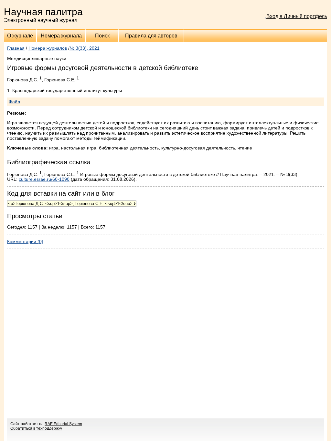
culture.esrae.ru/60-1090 (44, 179)
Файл (14, 101)
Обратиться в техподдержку (36, 428)
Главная (16, 48)
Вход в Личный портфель (296, 16)
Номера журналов (47, 48)
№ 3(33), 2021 (84, 48)
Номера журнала (61, 35)
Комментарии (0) (25, 241)
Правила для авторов (151, 35)
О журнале (20, 35)
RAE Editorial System (63, 424)
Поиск (102, 35)
